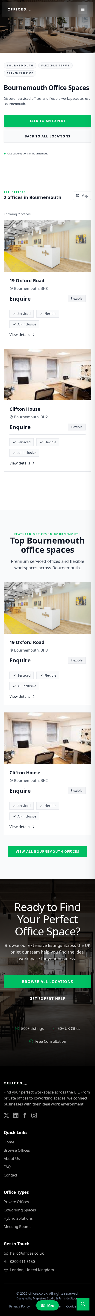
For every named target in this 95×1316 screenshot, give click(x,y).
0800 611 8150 (22, 1261)
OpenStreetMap (55, 1314)
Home (9, 1142)
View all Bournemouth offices (47, 851)
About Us (12, 1158)
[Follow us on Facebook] (25, 1115)
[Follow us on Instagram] (34, 1115)
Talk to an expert (47, 121)
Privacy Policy (19, 1306)
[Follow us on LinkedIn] (15, 1115)
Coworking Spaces (20, 1210)
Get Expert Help (47, 998)
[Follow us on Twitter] (6, 1115)
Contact (10, 1175)
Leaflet (35, 1314)
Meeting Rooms (17, 1226)
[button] (61, 649)
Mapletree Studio (44, 1298)
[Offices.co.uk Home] (19, 9)
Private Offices (16, 1201)
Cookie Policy (76, 1306)
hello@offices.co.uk (27, 1253)
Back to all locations (47, 136)
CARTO (89, 1314)
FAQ (7, 1166)
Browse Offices (17, 1150)
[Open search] (83, 1304)
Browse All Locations (47, 981)
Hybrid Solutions (18, 1218)
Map (84, 195)
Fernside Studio (68, 1298)
